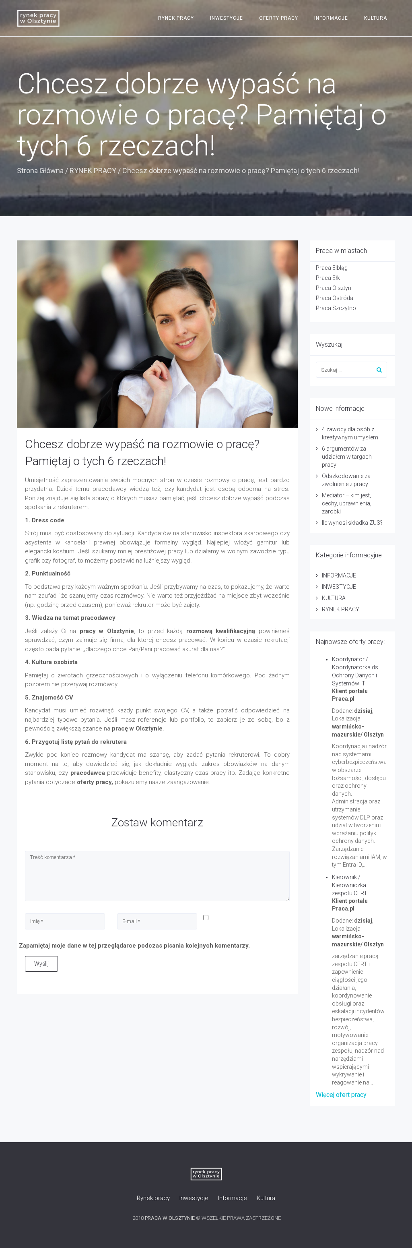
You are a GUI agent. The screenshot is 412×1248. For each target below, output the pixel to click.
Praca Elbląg (332, 268)
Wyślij (41, 963)
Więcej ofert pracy (341, 1095)
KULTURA (375, 18)
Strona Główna (40, 170)
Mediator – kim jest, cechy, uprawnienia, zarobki (346, 503)
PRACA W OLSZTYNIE (170, 1218)
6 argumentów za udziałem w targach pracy (347, 456)
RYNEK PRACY (176, 18)
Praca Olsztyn (333, 288)
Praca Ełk (328, 278)
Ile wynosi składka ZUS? (352, 522)
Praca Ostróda (334, 298)
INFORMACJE (331, 18)
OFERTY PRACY (278, 18)
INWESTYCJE (226, 18)
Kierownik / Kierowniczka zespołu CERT (349, 885)
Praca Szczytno (336, 308)
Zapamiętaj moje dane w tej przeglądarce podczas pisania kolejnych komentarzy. (134, 945)
